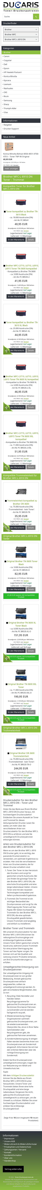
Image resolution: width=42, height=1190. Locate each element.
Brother (7, 52)
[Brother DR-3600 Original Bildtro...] (21, 744)
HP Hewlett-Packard (12, 72)
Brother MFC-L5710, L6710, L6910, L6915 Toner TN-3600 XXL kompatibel (22, 436)
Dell (5, 64)
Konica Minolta (10, 76)
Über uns (8, 1158)
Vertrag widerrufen (13, 1169)
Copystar (8, 60)
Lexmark (7, 84)
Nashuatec (8, 88)
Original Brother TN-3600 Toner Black (22, 563)
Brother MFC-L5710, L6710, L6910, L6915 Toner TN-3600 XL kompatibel (21, 378)
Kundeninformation (13, 1155)
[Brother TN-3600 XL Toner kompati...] (21, 367)
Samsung (8, 100)
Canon (6, 56)
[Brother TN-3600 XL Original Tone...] (21, 613)
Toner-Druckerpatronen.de (24, 1177)
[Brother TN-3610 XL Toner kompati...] (21, 313)
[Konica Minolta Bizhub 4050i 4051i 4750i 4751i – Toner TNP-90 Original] (9, 146)
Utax (6, 112)
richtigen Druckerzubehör (22, 1075)
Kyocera (7, 80)
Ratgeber (8, 125)
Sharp (6, 104)
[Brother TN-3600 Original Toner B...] (21, 552)
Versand (15, 165)
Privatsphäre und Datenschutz (17, 1147)
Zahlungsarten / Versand (15, 1149)
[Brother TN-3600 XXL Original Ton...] (21, 675)
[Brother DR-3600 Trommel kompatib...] (21, 491)
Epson (6, 68)
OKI (5, 92)
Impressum (9, 1138)
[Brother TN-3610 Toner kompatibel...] (21, 202)
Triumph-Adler (10, 108)
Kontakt (7, 1152)
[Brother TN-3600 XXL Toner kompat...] (21, 424)
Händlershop (10, 1160)
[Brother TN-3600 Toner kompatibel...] (21, 256)
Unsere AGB (9, 1141)
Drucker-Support (11, 128)
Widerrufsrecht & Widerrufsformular (20, 1144)
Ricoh (6, 96)
